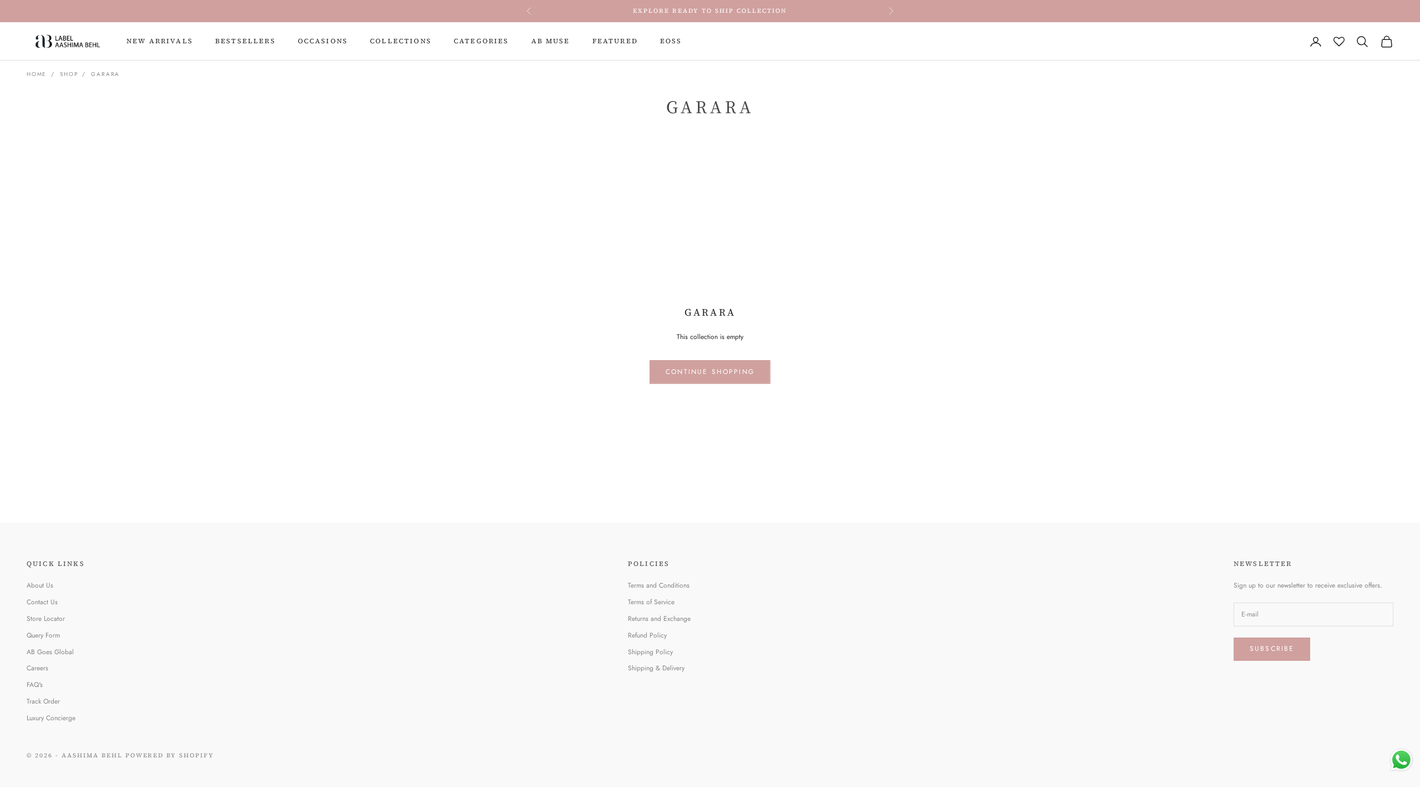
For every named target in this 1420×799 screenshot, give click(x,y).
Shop (69, 74)
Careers (37, 668)
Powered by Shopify (170, 755)
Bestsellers (245, 41)
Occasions (323, 41)
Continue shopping (710, 372)
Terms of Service (651, 602)
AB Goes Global (50, 652)
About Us (40, 585)
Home (37, 74)
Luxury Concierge (51, 718)
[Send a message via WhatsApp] (1401, 760)
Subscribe (1272, 649)
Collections (401, 41)
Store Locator (46, 619)
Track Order (43, 701)
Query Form (43, 635)
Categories (481, 41)
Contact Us (42, 602)
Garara (105, 74)
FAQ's (35, 685)
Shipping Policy (650, 652)
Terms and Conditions (658, 585)
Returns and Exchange (659, 619)
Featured (615, 41)
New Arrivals (159, 41)
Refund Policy (647, 635)
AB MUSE (550, 41)
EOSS (671, 41)
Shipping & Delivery (656, 668)
